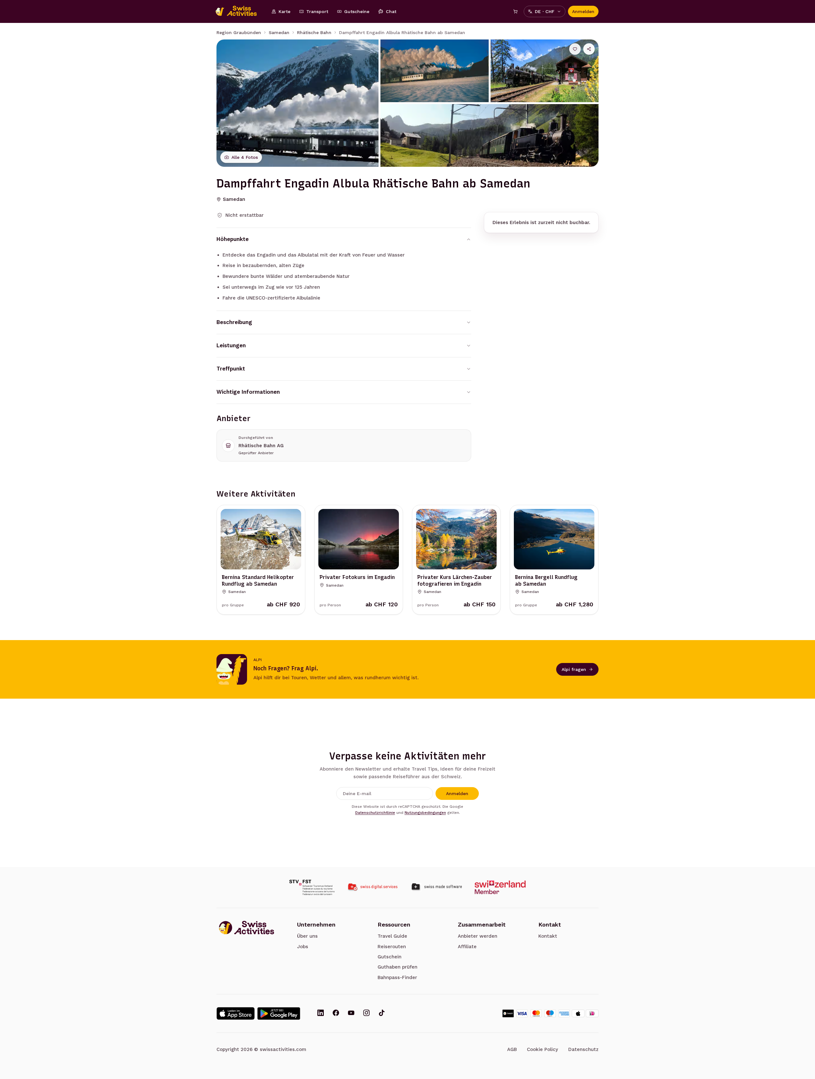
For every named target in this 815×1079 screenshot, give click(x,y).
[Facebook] (336, 1013)
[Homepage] (239, 11)
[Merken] (575, 49)
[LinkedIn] (320, 1013)
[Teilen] (589, 49)
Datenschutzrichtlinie (375, 812)
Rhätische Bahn (314, 32)
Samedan (279, 32)
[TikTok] (382, 1013)
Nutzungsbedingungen (425, 812)
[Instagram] (366, 1013)
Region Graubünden (238, 32)
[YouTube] (351, 1013)
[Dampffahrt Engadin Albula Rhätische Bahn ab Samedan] (297, 103)
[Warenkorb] (515, 11)
